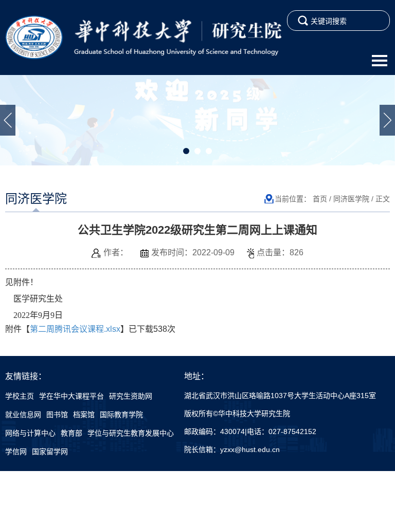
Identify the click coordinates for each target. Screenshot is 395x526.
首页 (320, 199)
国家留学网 (50, 451)
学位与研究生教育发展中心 (130, 433)
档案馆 (84, 414)
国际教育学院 (121, 414)
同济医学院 (351, 199)
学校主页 (19, 396)
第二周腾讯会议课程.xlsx (75, 329)
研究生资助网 (130, 396)
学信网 (16, 451)
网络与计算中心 (30, 433)
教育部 (71, 433)
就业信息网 (23, 414)
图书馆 (57, 414)
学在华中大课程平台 (71, 396)
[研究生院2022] (143, 37)
